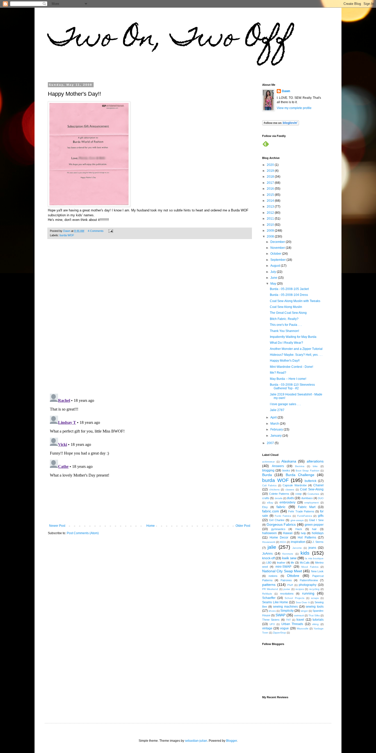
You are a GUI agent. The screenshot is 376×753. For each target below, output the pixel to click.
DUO (321, 498)
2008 (271, 236)
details (278, 498)
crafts (265, 498)
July (273, 272)
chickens (274, 489)
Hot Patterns (307, 537)
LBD (269, 562)
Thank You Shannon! (284, 331)
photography (307, 585)
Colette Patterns (279, 493)
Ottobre (293, 576)
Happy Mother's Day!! (285, 360)
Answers (278, 466)
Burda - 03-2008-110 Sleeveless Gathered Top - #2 (292, 386)
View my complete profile (294, 108)
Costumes (313, 493)
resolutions (287, 593)
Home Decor (279, 537)
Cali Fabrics (269, 485)
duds (290, 498)
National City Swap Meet (282, 571)
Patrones (286, 580)
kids (305, 553)
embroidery (287, 502)
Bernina (299, 466)
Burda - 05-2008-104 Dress (289, 295)
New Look (317, 571)
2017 (271, 183)
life (292, 562)
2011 (271, 218)
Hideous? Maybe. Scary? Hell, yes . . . (296, 355)
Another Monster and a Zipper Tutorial (296, 349)
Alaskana (288, 461)
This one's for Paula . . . (286, 325)
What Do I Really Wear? (286, 343)
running (308, 593)
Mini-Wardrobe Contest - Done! (291, 367)
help (303, 533)
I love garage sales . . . (285, 404)
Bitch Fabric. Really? (284, 319)
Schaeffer (268, 598)
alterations (315, 461)
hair (314, 529)
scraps (315, 598)
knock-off (268, 558)
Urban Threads (292, 624)
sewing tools (315, 606)
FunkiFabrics (304, 515)
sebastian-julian (196, 741)
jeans (312, 548)
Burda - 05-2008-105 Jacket (289, 289)
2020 (271, 165)
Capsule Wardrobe (295, 485)
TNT (288, 619)
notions (273, 575)
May (273, 283)
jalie (272, 547)
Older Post (243, 526)
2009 (271, 230)
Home (150, 526)
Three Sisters (271, 619)
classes (289, 489)
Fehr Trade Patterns (301, 511)
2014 (271, 200)
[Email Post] (110, 230)
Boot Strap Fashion (307, 470)
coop (298, 493)
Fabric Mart (306, 507)
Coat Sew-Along (312, 489)
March (275, 423)
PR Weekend (270, 589)
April (274, 417)
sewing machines (285, 606)
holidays (318, 533)
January (276, 435)
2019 (271, 171)
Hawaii (288, 533)
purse (286, 589)
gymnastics (278, 529)
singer (304, 610)
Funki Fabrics (283, 515)
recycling (314, 589)
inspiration (298, 542)
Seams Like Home (275, 602)
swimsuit (299, 615)
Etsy (265, 507)
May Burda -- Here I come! (288, 379)
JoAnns (267, 553)
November (278, 248)
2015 (271, 195)
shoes (272, 610)
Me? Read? (278, 372)
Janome (297, 547)
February (277, 429)
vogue (284, 628)
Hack (298, 529)
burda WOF (67, 235)
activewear (268, 461)
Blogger (231, 741)
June (274, 277)
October (276, 253)
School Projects (294, 598)
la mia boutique (314, 558)
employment (311, 502)
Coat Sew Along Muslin (286, 307)
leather (281, 562)
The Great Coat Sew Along (288, 313)
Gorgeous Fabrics (281, 524)
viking (315, 624)
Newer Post (57, 526)
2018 (271, 176)
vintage (267, 628)
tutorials (318, 619)
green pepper (314, 524)
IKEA (283, 542)
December (278, 242)
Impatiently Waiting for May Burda (293, 337)
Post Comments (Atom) (83, 533)
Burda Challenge (300, 475)
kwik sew (289, 558)
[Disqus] (149, 319)
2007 (271, 443)
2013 (271, 206)
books (286, 470)
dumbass (307, 498)
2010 (271, 225)
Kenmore (287, 553)
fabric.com (270, 511)
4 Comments (96, 230)
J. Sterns (318, 541)
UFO (272, 624)
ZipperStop (279, 632)
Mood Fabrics (309, 566)
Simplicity (287, 610)
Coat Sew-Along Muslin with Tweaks (295, 301)
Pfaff (290, 585)
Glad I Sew (316, 520)
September (278, 260)
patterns (268, 585)
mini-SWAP (283, 566)
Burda (267, 475)
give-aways (297, 520)
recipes (299, 589)
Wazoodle (302, 628)
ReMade (267, 593)
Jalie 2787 (277, 410)
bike (315, 466)
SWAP (280, 615)
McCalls (305, 562)
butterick (310, 481)
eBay (270, 502)
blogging (268, 470)
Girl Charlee (276, 520)
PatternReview (309, 580)
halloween (269, 533)
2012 (271, 212)
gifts (321, 516)
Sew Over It (303, 602)
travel (300, 619)
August (275, 265)
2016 (271, 188)
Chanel (318, 485)
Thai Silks (314, 615)
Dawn (286, 91)
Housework (268, 542)
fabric (281, 507)
